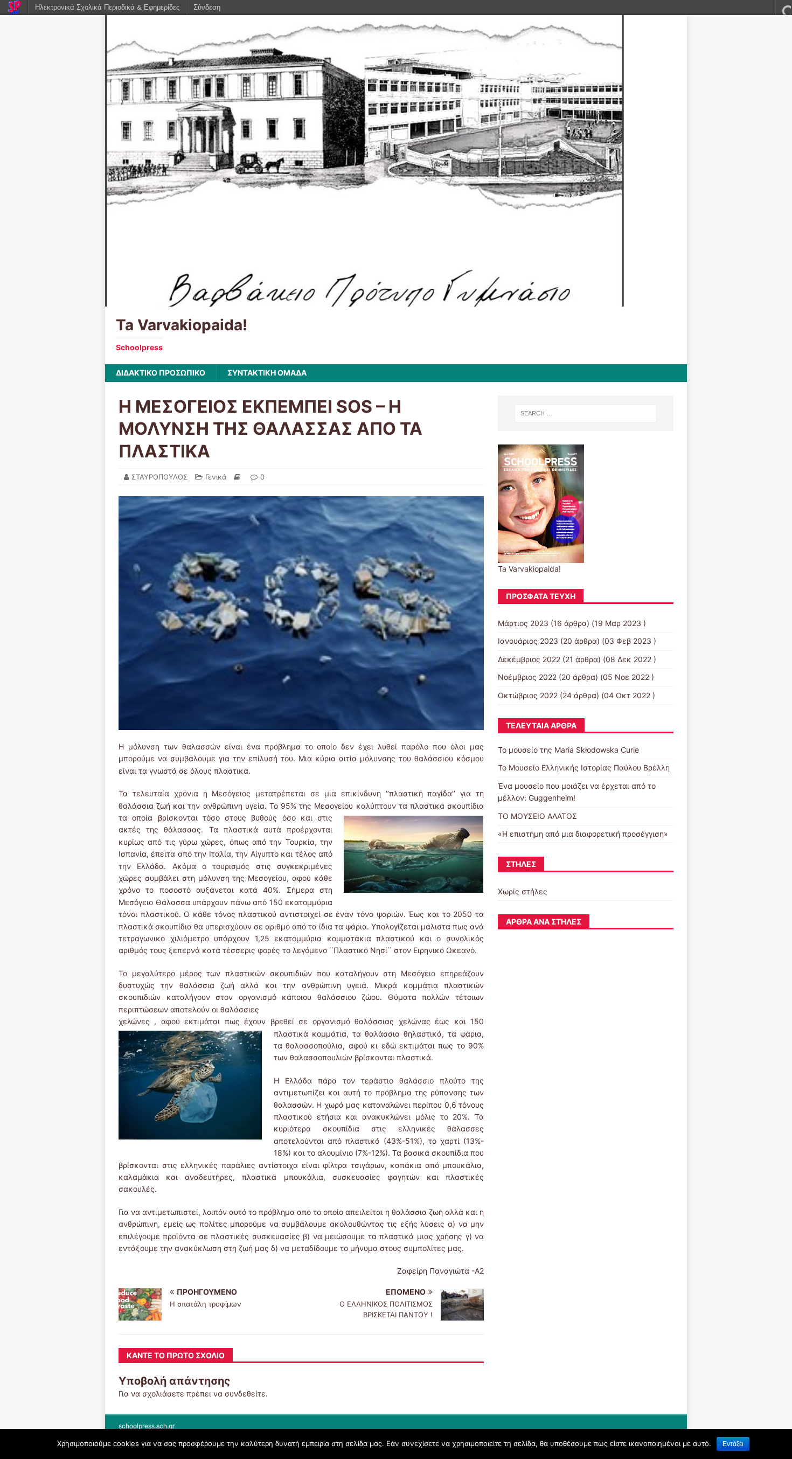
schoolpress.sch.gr (147, 1426)
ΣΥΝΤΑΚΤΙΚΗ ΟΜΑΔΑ (267, 372)
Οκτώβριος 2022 (528, 695)
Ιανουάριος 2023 (528, 640)
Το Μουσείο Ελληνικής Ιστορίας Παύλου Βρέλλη (584, 767)
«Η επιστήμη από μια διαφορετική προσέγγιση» (583, 833)
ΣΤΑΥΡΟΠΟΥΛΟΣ (159, 477)
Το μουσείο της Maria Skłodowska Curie (568, 749)
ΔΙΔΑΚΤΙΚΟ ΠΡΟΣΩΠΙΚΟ (160, 372)
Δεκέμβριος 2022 (529, 659)
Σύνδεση (206, 7)
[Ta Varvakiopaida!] (364, 300)
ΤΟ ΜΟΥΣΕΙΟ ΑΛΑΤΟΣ (537, 816)
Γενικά (215, 477)
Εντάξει (733, 1444)
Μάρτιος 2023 (523, 623)
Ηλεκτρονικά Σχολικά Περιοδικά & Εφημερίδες (107, 7)
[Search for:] (585, 413)
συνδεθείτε (245, 1393)
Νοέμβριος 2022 (527, 677)
